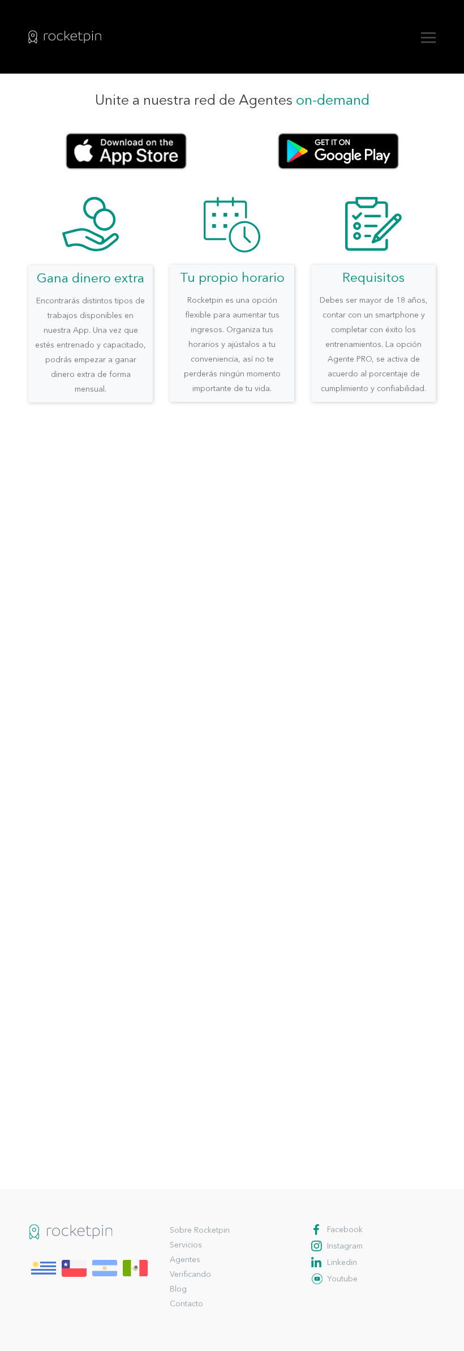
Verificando (190, 1275)
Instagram (345, 1246)
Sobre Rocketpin (200, 1230)
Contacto (186, 1304)
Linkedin (342, 1263)
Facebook (345, 1230)
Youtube (342, 1279)
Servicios (186, 1245)
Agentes (185, 1260)
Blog (178, 1289)
